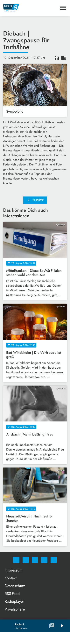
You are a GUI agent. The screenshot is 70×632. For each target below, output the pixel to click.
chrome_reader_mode (63, 57)
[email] (54, 560)
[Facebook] (16, 560)
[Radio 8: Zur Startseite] (30, 8)
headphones (57, 57)
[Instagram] (26, 560)
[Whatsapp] (35, 560)
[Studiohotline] (44, 560)
